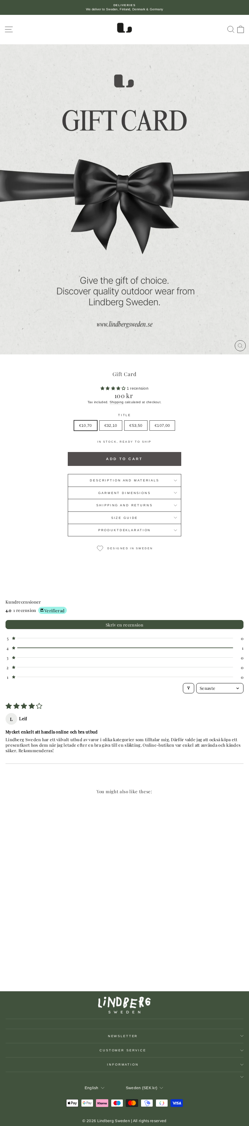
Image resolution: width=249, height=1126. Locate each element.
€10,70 (85, 425)
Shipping (117, 402)
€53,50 (135, 425)
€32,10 (110, 425)
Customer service (123, 1050)
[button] (114, 388)
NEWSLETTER (123, 1036)
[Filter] (188, 688)
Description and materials (124, 480)
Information (123, 1064)
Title (124, 415)
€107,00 (162, 425)
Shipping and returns (124, 505)
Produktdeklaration (124, 530)
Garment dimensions (124, 493)
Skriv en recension (124, 624)
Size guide (124, 518)
